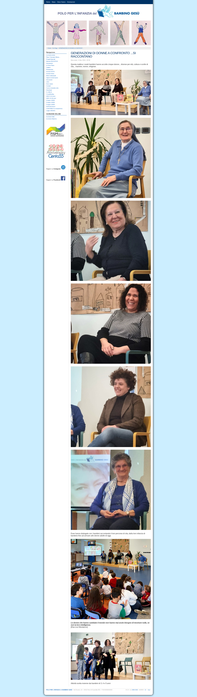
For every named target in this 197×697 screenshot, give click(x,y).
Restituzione (49, 69)
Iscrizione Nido (50, 116)
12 (145, 689)
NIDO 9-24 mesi (50, 96)
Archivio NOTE (50, 71)
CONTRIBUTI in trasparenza (54, 108)
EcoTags (55, 48)
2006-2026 (135, 689)
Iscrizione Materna (51, 118)
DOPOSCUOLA (50, 106)
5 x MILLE (49, 92)
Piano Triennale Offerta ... (53, 57)
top (149, 689)
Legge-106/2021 (50, 110)
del (59, 689)
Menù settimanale (51, 75)
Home (48, 2)
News (54, 2)
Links (47, 82)
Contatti (48, 86)
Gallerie (48, 67)
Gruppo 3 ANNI (50, 100)
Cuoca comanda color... (52, 88)
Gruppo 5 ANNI (50, 104)
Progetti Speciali (50, 59)
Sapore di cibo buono (52, 77)
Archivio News (50, 73)
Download (49, 90)
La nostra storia (50, 55)
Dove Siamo (61, 2)
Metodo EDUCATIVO (52, 61)
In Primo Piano (50, 65)
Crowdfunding (50, 94)
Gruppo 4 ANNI (50, 102)
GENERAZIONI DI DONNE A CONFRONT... (71, 48)
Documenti (49, 79)
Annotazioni (71, 2)
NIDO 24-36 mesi (51, 98)
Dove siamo (49, 84)
